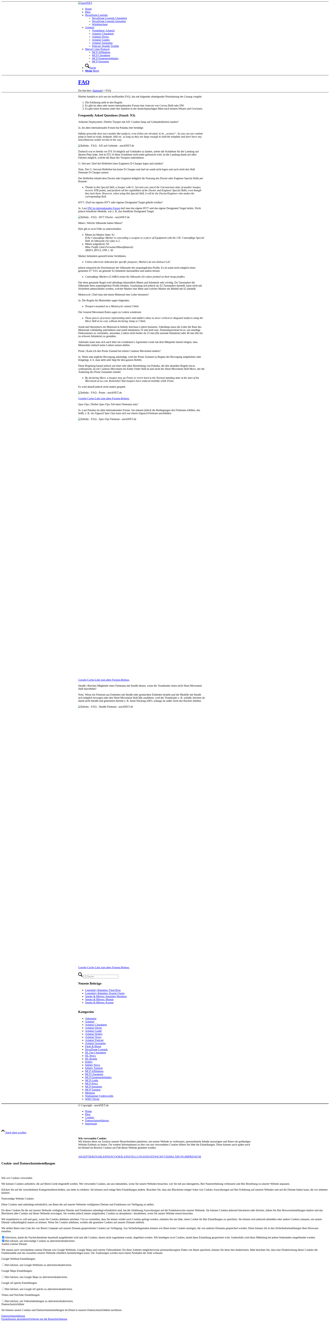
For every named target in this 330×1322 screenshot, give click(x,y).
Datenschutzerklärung (13, 1315)
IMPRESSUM (193, 1156)
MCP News (91, 1083)
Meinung (90, 1092)
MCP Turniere (93, 1089)
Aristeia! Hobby (94, 1034)
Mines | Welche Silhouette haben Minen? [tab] (100, 223)
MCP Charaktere (94, 1074)
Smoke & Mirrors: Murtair (99, 999)
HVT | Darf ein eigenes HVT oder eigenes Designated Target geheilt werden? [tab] (120, 202)
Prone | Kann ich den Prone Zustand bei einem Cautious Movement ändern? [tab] (119, 351)
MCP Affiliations (94, 1071)
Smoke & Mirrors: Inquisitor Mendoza (106, 996)
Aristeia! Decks (93, 1027)
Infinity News (92, 1064)
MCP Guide (91, 1080)
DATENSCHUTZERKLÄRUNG (166, 1156)
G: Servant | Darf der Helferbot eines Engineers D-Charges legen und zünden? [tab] (120, 163)
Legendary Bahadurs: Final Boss (103, 990)
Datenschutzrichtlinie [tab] (12, 1304)
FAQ (84, 82)
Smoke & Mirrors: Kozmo (99, 1002)
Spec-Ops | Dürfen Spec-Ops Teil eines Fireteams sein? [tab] (108, 404)
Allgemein (90, 1018)
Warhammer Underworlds (99, 1095)
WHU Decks (92, 1099)
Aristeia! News (93, 1037)
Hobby (89, 1061)
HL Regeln (91, 1058)
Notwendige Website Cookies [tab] (17, 1198)
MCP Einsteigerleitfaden (98, 1077)
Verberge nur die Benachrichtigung (48, 1319)
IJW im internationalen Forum (103, 208)
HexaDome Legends (96, 1049)
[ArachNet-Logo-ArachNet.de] (85, 3)
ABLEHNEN (105, 1156)
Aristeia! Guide (93, 1030)
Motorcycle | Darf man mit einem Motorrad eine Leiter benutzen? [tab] (113, 294)
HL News (90, 1055)
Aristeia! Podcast (94, 1040)
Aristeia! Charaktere (96, 1024)
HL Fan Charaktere (95, 1052)
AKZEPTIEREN (87, 1156)
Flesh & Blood (93, 1046)
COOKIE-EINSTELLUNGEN (130, 1156)
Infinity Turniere (94, 1068)
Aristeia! (89, 1021)
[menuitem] (168, 8)
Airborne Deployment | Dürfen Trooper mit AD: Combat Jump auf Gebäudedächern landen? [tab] (128, 121)
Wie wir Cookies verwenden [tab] (16, 1177)
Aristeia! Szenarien (95, 1043)
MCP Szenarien (93, 1086)
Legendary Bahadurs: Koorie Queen (105, 993)
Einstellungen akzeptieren (15, 1319)
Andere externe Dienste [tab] (14, 1244)
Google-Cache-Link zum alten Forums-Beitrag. (104, 398)
